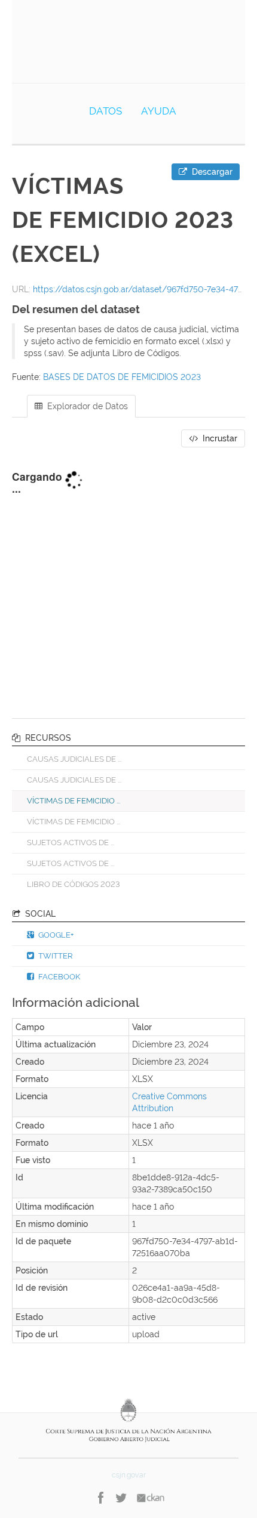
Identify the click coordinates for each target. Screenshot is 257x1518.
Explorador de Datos (86, 406)
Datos (105, 111)
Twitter (54, 955)
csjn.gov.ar (129, 1475)
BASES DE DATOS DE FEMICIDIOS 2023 (122, 377)
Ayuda (158, 111)
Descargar (210, 172)
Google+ (55, 934)
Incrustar (218, 438)
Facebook (58, 976)
